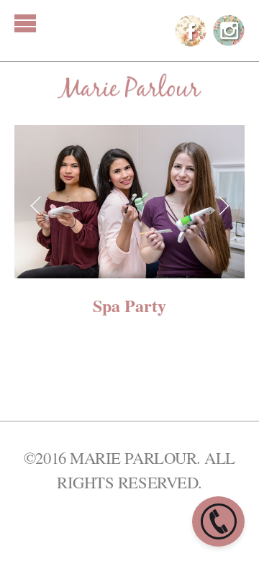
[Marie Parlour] (129, 86)
